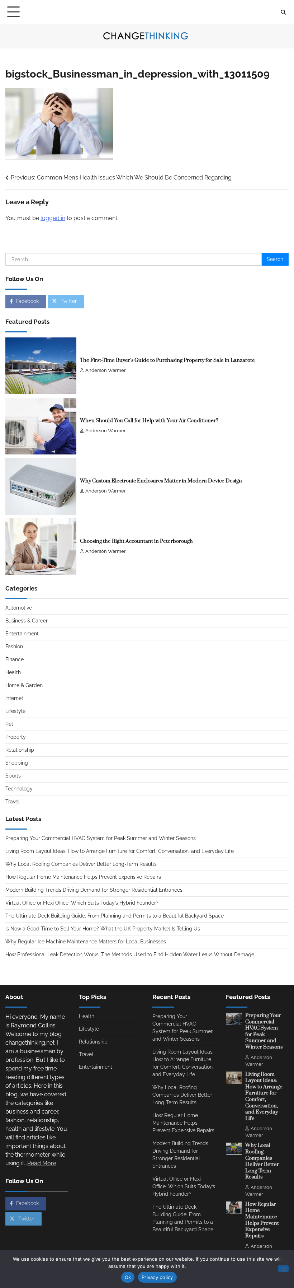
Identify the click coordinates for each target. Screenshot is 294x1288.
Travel (12, 801)
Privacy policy (157, 1277)
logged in (53, 218)
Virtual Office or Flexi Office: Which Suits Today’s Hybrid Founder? (81, 903)
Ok (128, 1277)
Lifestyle (15, 711)
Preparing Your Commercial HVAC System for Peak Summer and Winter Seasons (100, 838)
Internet (14, 698)
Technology (19, 789)
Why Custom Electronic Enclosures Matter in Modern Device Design (161, 481)
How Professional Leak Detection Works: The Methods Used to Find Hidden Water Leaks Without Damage (129, 954)
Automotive (18, 608)
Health (13, 672)
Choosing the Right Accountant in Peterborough (136, 541)
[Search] (283, 12)
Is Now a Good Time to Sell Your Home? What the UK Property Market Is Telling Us (102, 929)
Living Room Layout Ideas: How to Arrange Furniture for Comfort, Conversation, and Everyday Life (119, 851)
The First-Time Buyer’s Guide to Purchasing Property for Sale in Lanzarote (167, 360)
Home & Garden (24, 685)
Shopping (16, 763)
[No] (283, 1268)
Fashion (14, 646)
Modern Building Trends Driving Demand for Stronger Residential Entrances (93, 890)
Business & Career (26, 621)
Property (15, 737)
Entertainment (22, 633)
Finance (14, 659)
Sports (13, 776)
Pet (9, 724)
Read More (41, 1163)
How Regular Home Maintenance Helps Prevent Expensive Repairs (83, 877)
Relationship (19, 750)
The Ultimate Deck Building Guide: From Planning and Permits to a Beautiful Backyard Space (114, 916)
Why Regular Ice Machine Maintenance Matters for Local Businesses (85, 941)
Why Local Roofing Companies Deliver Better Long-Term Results (81, 864)
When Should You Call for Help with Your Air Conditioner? (149, 420)
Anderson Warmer (105, 370)
